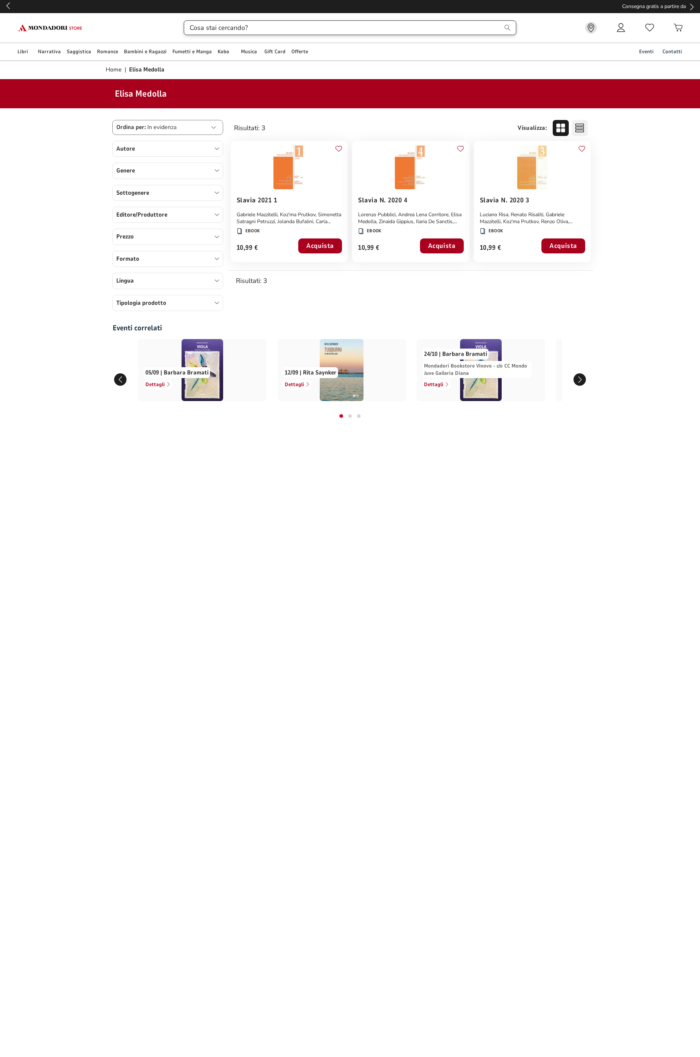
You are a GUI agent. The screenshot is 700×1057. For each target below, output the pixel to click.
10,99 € (247, 248)
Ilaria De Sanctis (434, 221)
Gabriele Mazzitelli (257, 214)
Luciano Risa (494, 214)
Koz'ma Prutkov (297, 214)
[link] (591, 28)
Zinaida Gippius (396, 221)
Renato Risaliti (527, 214)
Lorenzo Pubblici (377, 214)
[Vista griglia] (561, 128)
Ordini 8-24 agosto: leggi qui (350, 6)
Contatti (672, 51)
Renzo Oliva (554, 221)
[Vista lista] (580, 128)
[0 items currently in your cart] (678, 27)
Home (114, 70)
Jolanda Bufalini (295, 221)
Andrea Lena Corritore (423, 214)
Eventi (646, 51)
